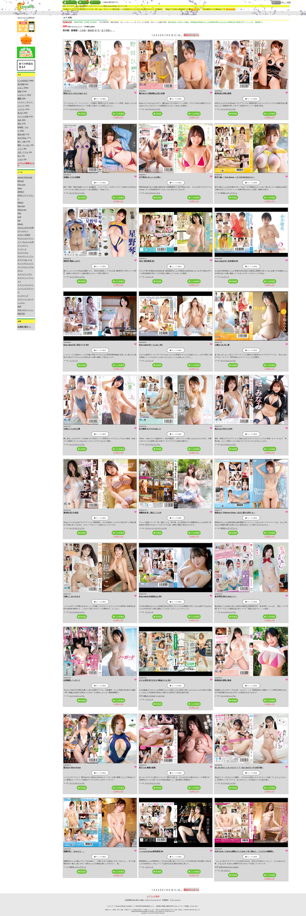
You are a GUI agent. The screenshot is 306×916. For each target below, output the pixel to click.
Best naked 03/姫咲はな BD (150, 596)
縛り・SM (22, 141)
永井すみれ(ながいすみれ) (229, 867)
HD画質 (82, 113)
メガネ (20, 159)
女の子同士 (22, 138)
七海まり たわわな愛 (71, 428)
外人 (19, 156)
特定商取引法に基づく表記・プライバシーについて (143, 900)
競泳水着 (21, 134)
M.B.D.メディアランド (229, 193)
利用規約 (165, 900)
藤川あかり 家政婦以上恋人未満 (152, 93)
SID (19, 220)
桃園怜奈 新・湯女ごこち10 (150, 512)
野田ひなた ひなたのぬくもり (75, 93)
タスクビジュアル (25, 274)
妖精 (19, 306)
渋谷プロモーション (26, 310)
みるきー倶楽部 (24, 234)
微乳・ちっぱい (24, 145)
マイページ (72, 2)
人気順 (82, 30)
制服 (19, 91)
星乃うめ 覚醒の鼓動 (147, 767)
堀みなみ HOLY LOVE (223, 428)
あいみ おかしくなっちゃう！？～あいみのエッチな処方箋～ (239, 767)
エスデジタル (23, 252)
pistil (19, 217)
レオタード (22, 95)
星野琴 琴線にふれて (71, 261)
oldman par (22, 209)
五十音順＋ (106, 30)
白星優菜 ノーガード (71, 680)
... (181, 34)
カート (85, 2)
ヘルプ (97, 2)
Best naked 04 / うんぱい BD (150, 344)
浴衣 (19, 120)
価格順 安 (92, 30)
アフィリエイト (175, 900)
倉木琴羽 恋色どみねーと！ (226, 596)
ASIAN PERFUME (25, 177)
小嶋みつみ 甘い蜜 (222, 344)
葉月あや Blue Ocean (72, 767)
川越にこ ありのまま (71, 596)
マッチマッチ (23, 295)
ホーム (17, 13)
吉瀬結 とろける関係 (71, 177)
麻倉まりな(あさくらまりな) (154, 696)
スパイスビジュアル (26, 267)
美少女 (20, 113)
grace (20, 188)
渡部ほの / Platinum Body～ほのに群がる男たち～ (235, 512)
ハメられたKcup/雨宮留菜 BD (151, 851)
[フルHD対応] (23, 80)
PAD (19, 213)
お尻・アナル (23, 152)
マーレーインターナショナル (156, 528)
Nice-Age (21, 206)
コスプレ (21, 109)
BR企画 (21, 181)
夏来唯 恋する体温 (70, 512)
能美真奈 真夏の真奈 (223, 680)
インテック (22, 249)
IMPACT (21, 191)
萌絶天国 (21, 313)
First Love (21, 184)
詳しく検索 (286, 2)
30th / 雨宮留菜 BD (146, 261)
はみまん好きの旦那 (26, 227)
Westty (20, 224)
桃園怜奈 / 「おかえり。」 (74, 851)
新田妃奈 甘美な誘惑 (223, 93)
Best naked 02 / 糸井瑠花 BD (226, 261)
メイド (20, 148)
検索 (278, 2)
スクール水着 (23, 116)
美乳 (19, 123)
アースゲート (23, 245)
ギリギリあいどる (25, 260)
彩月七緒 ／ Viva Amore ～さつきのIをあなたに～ (235, 177)
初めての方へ (195, 9)
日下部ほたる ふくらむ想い (150, 177)
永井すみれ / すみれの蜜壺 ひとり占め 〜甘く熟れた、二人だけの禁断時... (244, 851)
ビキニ (20, 87)
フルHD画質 (119, 113)
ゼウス (20, 270)
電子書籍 (21, 84)
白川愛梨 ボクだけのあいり (150, 428)
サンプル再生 (101, 99)
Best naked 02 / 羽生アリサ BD (76, 344)
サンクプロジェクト (26, 263)
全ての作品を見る (26, 65)
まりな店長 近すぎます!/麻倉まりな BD (155, 680)
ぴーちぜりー (23, 231)
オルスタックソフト (26, 256)
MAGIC (20, 202)
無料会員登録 (230, 9)
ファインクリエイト (26, 285)
